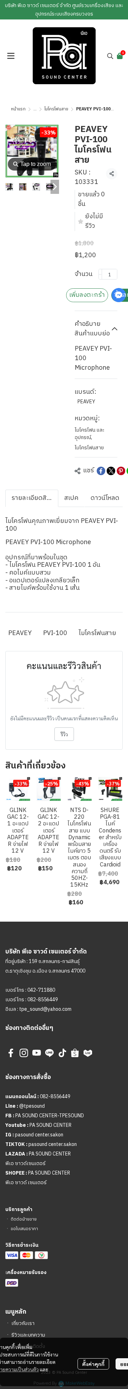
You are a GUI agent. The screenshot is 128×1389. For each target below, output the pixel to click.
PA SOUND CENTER (50, 1125)
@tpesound (32, 1106)
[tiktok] (62, 1053)
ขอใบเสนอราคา (24, 1229)
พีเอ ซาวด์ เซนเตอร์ (26, 1182)
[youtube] (36, 1053)
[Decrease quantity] (100, 274)
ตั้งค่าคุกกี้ (93, 1364)
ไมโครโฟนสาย (56, 109)
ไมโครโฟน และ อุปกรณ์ (90, 433)
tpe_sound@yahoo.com (44, 1009)
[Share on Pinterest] (121, 471)
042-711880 (41, 990)
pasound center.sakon (39, 1135)
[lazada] (88, 1053)
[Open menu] (11, 56)
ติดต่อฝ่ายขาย (24, 1219)
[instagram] (24, 1053)
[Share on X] (111, 471)
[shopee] (75, 1053)
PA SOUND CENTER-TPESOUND (49, 1116)
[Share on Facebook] (101, 471)
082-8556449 (42, 1000)
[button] (110, 56)
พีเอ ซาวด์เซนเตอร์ (25, 1163)
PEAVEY (86, 402)
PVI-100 (55, 633)
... (35, 109)
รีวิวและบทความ (28, 1335)
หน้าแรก (18, 109)
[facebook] (11, 1053)
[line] (49, 1053)
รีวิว (64, 734)
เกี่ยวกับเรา (22, 1323)
